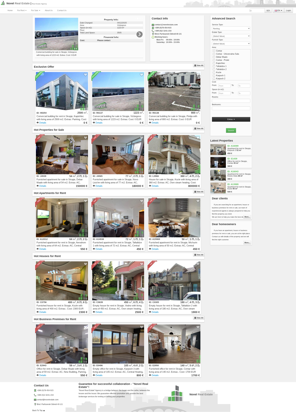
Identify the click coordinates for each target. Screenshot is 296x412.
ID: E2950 (154, 365)
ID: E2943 (41, 365)
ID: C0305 (154, 302)
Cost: (214, 82)
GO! (268, 10)
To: (233, 85)
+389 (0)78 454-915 (163, 28)
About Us (49, 10)
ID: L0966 (154, 176)
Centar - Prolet (222, 60)
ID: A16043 (232, 171)
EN (279, 10)
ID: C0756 (42, 302)
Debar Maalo (221, 57)
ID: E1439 (232, 158)
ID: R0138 (154, 113)
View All (199, 65)
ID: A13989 (232, 184)
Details (42, 122)
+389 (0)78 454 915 (45, 390)
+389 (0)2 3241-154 (163, 31)
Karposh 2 (220, 78)
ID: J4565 (98, 176)
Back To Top (37, 410)
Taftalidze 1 (221, 66)
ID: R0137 (98, 113)
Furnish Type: (217, 40)
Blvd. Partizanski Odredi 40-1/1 (168, 34)
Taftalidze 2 (221, 69)
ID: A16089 (232, 146)
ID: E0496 (98, 365)
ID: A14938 (98, 239)
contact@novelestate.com (166, 25)
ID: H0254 (42, 113)
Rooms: (215, 97)
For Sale (35, 10)
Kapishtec (220, 63)
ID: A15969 (154, 239)
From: (214, 85)
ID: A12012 (42, 239)
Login (288, 10)
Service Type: (217, 25)
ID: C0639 (98, 302)
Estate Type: (217, 32)
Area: (214, 47)
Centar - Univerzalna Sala (227, 54)
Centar (219, 51)
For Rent (21, 10)
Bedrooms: (216, 104)
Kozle (218, 72)
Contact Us (61, 10)
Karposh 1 (220, 75)
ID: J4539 (41, 176)
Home (10, 10)
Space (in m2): (218, 89)
